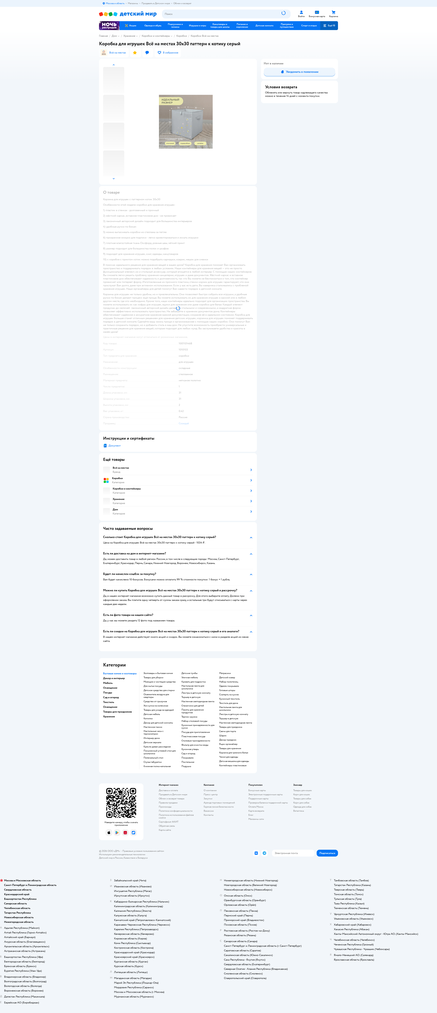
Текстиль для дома (228, 703)
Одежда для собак (302, 806)
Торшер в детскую (191, 697)
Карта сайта (165, 830)
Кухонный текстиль (229, 699)
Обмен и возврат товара (171, 798)
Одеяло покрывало (229, 686)
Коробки (181, 36)
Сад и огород (188, 753)
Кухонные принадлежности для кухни (197, 726)
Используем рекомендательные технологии (122, 854)
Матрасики (225, 673)
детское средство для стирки (159, 690)
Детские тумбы (189, 673)
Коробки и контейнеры (156, 36)
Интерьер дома (152, 738)
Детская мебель (152, 714)
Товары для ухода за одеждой (159, 710)
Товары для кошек (302, 790)
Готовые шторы (227, 690)
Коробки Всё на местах (205, 36)
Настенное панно (153, 727)
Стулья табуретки (153, 762)
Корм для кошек (301, 794)
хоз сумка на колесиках (156, 705)
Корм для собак (301, 802)
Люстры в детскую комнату (195, 693)
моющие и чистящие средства (159, 681)
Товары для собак (302, 798)
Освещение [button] (110, 688)
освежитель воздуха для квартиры (156, 696)
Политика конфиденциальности (176, 810)
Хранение (129, 36)
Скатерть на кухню (229, 694)
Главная (103, 36)
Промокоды (165, 806)
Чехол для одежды (228, 757)
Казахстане (129, 857)
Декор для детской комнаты (158, 722)
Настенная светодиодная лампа (197, 701)
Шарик (223, 735)
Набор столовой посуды (194, 721)
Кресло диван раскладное (157, 746)
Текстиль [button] (108, 702)
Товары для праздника (230, 727)
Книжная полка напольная (157, 766)
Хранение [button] (109, 716)
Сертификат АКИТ (168, 821)
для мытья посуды (153, 686)
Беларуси (143, 857)
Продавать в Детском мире (173, 794)
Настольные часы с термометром (154, 732)
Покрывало (187, 757)
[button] (329, 25)
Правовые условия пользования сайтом (143, 851)
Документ (115, 445)
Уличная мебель (189, 677)
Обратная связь (167, 825)
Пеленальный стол (153, 757)
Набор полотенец (228, 681)
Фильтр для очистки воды (194, 745)
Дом (114, 36)
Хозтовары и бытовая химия (158, 673)
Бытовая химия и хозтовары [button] (120, 673)
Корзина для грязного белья (233, 752)
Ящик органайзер (228, 744)
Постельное (187, 762)
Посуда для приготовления (195, 732)
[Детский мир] (128, 14)
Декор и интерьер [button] (114, 678)
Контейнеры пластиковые (232, 765)
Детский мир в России (111, 857)
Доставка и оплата (168, 790)
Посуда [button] (107, 692)
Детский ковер (227, 677)
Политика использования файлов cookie (176, 816)
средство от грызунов (155, 701)
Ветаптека (298, 810)
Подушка (186, 766)
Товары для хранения (230, 748)
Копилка (148, 718)
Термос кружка (189, 716)
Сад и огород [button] (111, 697)
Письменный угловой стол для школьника (160, 752)
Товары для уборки (153, 677)
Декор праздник (227, 740)
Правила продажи (168, 802)
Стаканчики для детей (192, 705)
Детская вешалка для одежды (234, 761)
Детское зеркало (152, 742)
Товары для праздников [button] (117, 711)
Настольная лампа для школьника (192, 687)
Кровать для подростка (193, 681)
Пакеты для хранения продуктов (192, 711)
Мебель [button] (107, 683)
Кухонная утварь (190, 749)
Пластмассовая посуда (193, 736)
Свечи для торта (227, 731)
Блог (250, 815)
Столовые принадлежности (195, 740)
